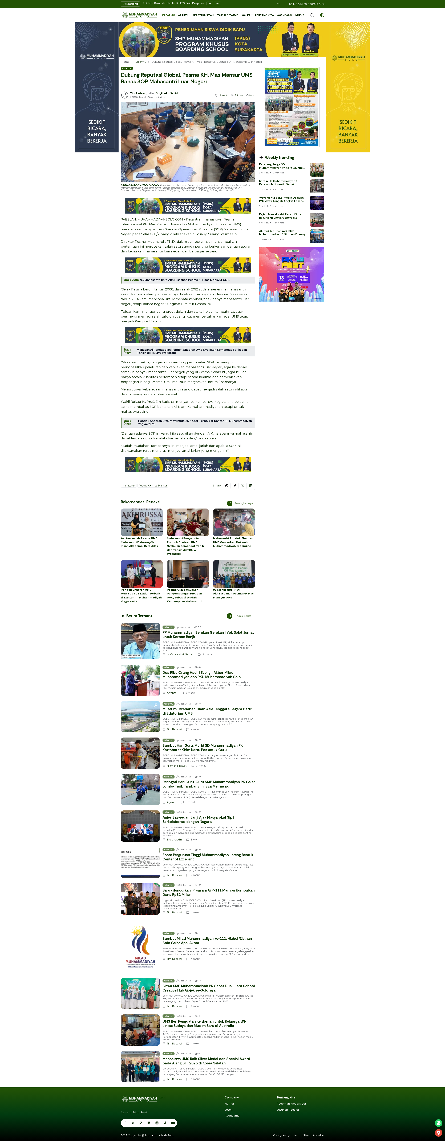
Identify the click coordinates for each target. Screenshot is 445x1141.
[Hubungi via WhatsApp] (438, 1123)
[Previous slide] (209, 3)
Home (125, 61)
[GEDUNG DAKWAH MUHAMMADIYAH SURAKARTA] (438, 1133)
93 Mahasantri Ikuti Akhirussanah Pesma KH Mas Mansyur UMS (185, 280)
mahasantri (128, 485)
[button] (169, 15)
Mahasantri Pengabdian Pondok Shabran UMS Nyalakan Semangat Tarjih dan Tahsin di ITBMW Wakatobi (192, 351)
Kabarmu (140, 61)
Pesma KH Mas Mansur (152, 485)
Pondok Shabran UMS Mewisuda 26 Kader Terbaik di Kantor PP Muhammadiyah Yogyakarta (195, 422)
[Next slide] (217, 3)
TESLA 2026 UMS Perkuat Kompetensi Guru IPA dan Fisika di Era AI (184, 3)
